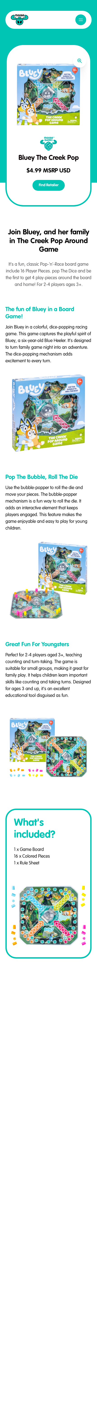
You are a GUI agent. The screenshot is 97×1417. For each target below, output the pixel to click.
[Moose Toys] (19, 19)
